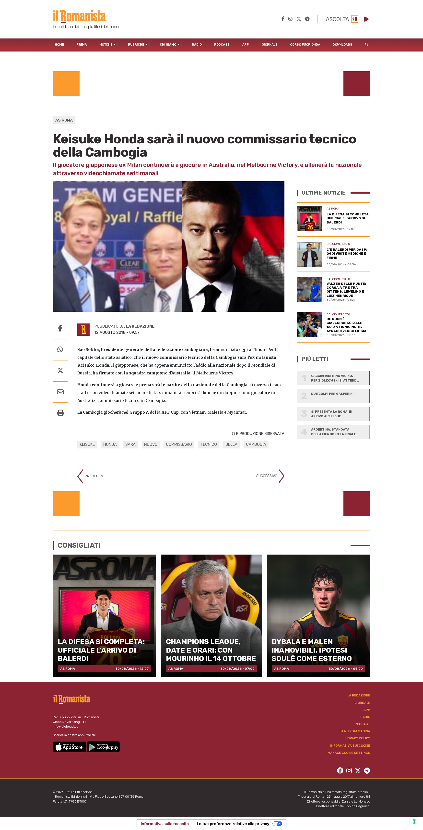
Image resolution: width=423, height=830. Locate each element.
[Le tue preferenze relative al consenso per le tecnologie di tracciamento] (414, 821)
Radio (197, 44)
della (231, 444)
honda (110, 444)
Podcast (222, 44)
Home (59, 44)
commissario (179, 444)
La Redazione (358, 695)
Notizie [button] (106, 44)
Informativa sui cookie (350, 745)
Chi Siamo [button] (168, 44)
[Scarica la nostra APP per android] (103, 746)
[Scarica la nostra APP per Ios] (70, 746)
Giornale (269, 44)
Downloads (342, 44)
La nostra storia (355, 731)
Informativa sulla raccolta (165, 823)
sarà (130, 444)
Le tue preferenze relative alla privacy (233, 823)
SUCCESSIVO (267, 476)
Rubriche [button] (136, 44)
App (245, 44)
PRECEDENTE (95, 476)
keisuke (87, 444)
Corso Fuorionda (305, 44)
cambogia (256, 444)
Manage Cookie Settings (349, 753)
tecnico (208, 444)
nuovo (150, 444)
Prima (82, 44)
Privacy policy (357, 738)
